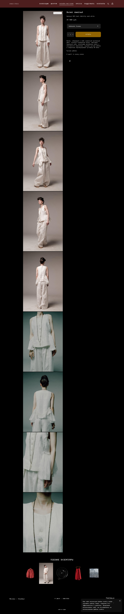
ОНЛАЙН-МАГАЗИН (66, 3)
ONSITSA (14, 4)
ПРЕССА (79, 3)
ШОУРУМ (54, 3)
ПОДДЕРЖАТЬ (89, 3)
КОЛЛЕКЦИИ (44, 3)
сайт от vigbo (62, 609)
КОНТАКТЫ (101, 3)
